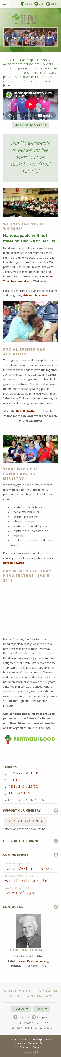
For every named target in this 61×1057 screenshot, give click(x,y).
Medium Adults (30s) (23, 786)
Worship (37, 1039)
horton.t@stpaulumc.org (33, 961)
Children (32, 1043)
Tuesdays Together (22, 773)
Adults (11, 767)
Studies (13, 780)
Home (39, 1008)
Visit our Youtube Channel (29, 124)
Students (20, 1043)
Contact (54, 3)
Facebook (23, 1017)
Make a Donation (23, 821)
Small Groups (18, 793)
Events (28, 3)
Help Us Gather (26, 411)
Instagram (42, 1017)
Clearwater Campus (30, 1047)
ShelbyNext (31, 1052)
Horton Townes (13, 563)
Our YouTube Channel (21, 840)
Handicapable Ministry (26, 800)
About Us (24, 1039)
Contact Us (13, 906)
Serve (43, 1043)
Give (41, 3)
